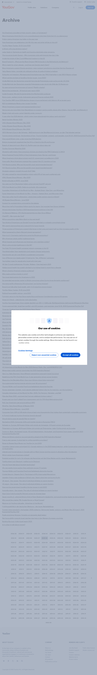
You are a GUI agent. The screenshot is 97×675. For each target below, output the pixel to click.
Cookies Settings (25, 350)
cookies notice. (24, 343)
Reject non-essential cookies (44, 355)
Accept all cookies (70, 355)
